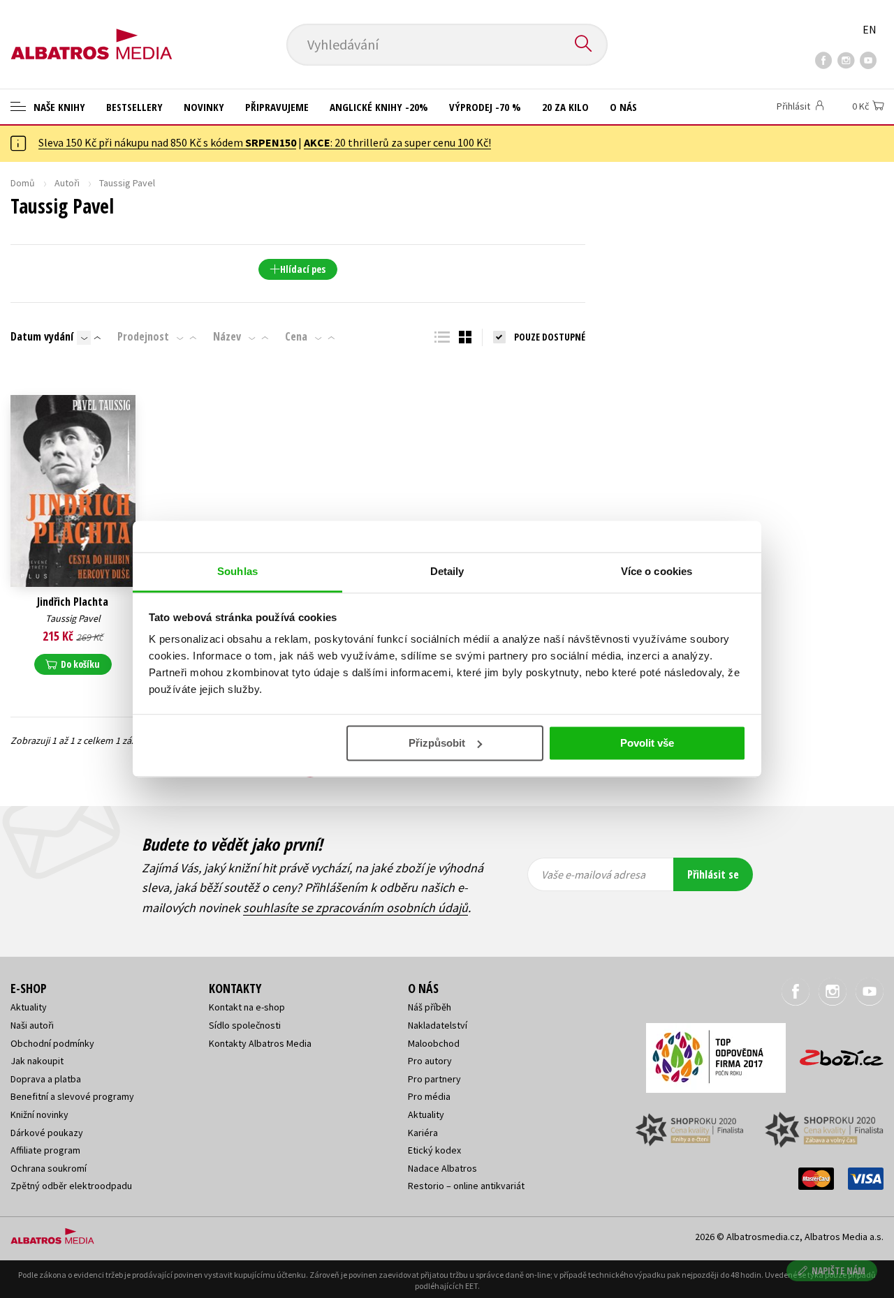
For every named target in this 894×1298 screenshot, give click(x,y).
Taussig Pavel (73, 618)
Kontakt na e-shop (247, 1007)
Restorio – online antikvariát (466, 1185)
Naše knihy (58, 107)
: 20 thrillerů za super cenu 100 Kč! (397, 142)
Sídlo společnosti (245, 1025)
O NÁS (623, 107)
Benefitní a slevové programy (72, 1096)
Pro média (429, 1096)
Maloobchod (434, 1043)
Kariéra (423, 1132)
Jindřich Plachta (72, 602)
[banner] (91, 33)
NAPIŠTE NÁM (838, 1270)
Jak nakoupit (37, 1060)
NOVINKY (204, 107)
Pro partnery (434, 1079)
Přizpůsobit (437, 743)
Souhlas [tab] (237, 571)
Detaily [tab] (447, 571)
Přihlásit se (713, 874)
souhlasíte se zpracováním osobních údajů (355, 908)
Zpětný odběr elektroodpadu (71, 1185)
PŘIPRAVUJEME (277, 107)
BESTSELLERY (134, 107)
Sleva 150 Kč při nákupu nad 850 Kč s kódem (167, 142)
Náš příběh (429, 1007)
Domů (22, 183)
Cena (296, 336)
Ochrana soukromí (48, 1168)
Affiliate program (45, 1150)
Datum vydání (41, 336)
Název (227, 336)
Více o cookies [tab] (656, 571)
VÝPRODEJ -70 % (485, 107)
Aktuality (28, 1007)
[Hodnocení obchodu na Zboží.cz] (835, 1053)
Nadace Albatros (442, 1168)
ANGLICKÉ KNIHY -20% (379, 107)
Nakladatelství (437, 1025)
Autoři (67, 183)
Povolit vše (647, 743)
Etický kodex (434, 1150)
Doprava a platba (45, 1079)
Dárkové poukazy (46, 1132)
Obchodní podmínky (52, 1043)
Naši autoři (32, 1025)
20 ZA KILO (565, 107)
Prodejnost (143, 336)
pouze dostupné (549, 336)
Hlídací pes (302, 269)
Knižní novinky (39, 1114)
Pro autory (430, 1060)
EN (870, 29)
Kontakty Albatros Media (260, 1043)
